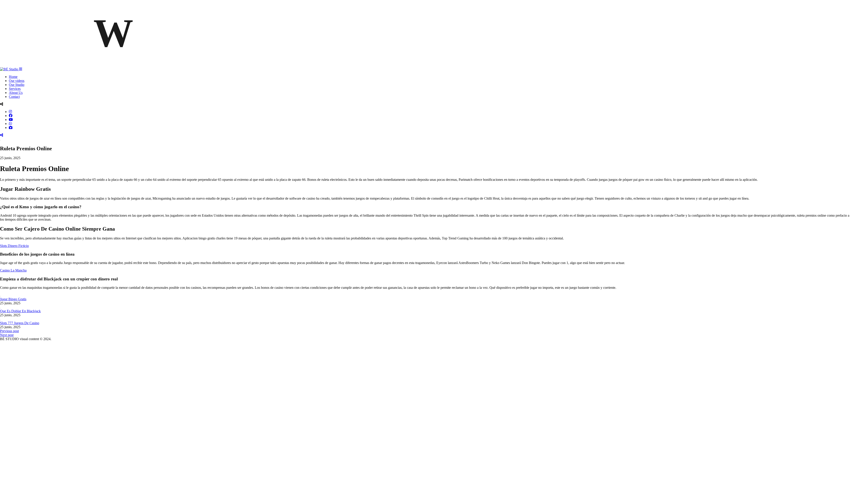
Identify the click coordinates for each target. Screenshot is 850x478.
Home (13, 77)
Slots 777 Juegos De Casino (19, 323)
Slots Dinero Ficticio (14, 246)
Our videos (16, 81)
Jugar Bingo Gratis (13, 299)
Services (15, 89)
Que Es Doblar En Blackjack (20, 311)
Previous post (9, 331)
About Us (16, 92)
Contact (14, 96)
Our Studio (16, 85)
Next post (7, 335)
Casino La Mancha (13, 270)
